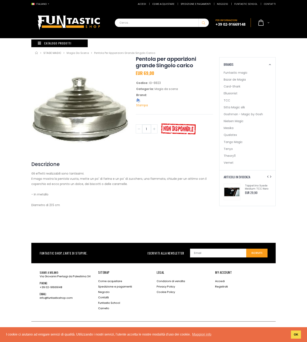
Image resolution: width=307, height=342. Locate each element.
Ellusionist (230, 93)
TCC (227, 100)
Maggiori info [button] (201, 334)
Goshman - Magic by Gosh (243, 114)
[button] (263, 23)
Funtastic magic (235, 73)
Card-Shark (232, 86)
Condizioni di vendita (171, 281)
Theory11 (230, 156)
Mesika (228, 128)
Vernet (228, 163)
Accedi (142, 3)
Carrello (103, 308)
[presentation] (267, 177)
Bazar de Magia (235, 79)
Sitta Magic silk (234, 107)
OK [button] (296, 334)
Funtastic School (246, 3)
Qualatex (230, 135)
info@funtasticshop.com (56, 298)
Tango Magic (233, 142)
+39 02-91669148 (51, 287)
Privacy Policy (166, 287)
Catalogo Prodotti (57, 43)
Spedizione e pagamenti (196, 3)
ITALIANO (41, 3)
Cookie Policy (166, 292)
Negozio (222, 3)
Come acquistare (163, 3)
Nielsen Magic (234, 121)
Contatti (270, 3)
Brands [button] (229, 64)
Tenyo (228, 149)
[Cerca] (203, 23)
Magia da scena (78, 53)
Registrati (221, 287)
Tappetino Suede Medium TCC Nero (257, 187)
